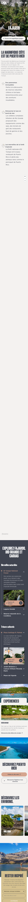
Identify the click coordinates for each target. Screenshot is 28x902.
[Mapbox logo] (5, 534)
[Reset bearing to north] (25, 181)
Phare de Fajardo (10, 675)
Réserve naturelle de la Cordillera (12, 615)
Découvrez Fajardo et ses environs (15, 780)
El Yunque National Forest (11, 572)
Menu (21, 3)
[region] (14, 354)
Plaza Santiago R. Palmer (13, 632)
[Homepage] (3, 3)
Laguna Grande (9, 609)
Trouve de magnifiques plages (14, 38)
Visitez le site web (13, 774)
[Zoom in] (25, 176)
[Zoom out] (25, 178)
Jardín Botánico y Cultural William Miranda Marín (13, 669)
